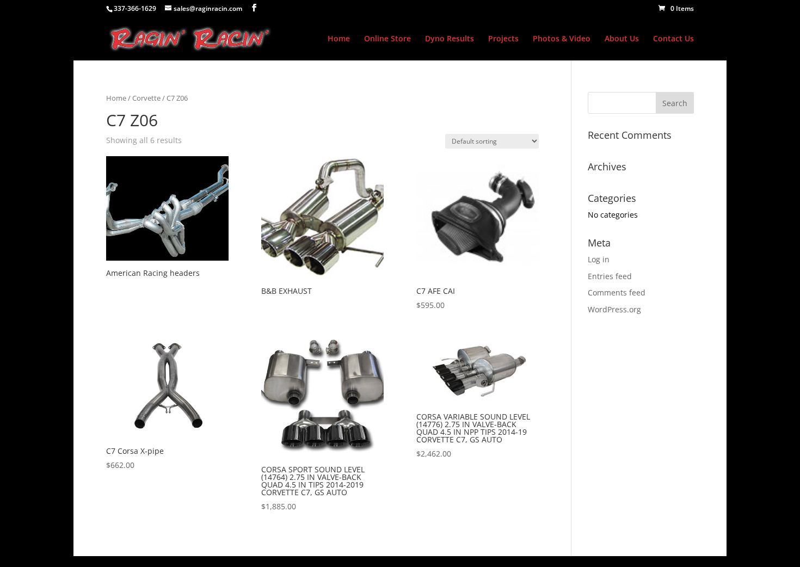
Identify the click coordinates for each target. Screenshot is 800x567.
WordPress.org (614, 309)
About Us (622, 39)
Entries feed (610, 276)
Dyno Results (449, 39)
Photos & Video (561, 39)
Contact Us (673, 39)
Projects (503, 39)
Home (339, 39)
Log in (599, 259)
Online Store (387, 39)
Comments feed (616, 292)
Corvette (146, 98)
